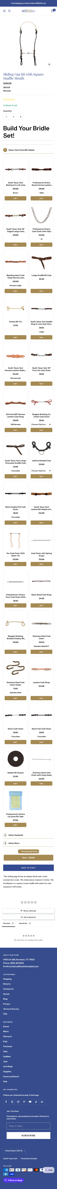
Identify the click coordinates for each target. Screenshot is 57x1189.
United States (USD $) (14, 1151)
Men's (5, 1031)
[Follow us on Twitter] (12, 1102)
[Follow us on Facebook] (6, 1102)
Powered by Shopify (29, 1158)
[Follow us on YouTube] (30, 1102)
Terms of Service (11, 1009)
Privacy (6, 1004)
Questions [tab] (23, 923)
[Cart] (52, 11)
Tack (5, 1061)
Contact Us (8, 989)
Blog (5, 999)
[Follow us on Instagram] (18, 1102)
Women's (7, 1036)
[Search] (9, 11)
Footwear (7, 1046)
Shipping (7, 979)
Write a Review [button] (29, 911)
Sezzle (6, 994)
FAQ (5, 1014)
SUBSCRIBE (28, 1135)
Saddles (7, 1056)
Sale (5, 1081)
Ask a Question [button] (30, 917)
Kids (5, 1041)
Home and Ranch (11, 1076)
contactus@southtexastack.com (24, 966)
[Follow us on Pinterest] (24, 1102)
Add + (15, 198)
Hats (5, 1051)
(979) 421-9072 (17, 963)
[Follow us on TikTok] (36, 1102)
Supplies (7, 1071)
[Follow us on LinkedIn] (42, 1102)
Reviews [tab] (6, 923)
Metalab (7, 90)
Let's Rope (8, 1066)
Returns (7, 984)
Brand (6, 1026)
